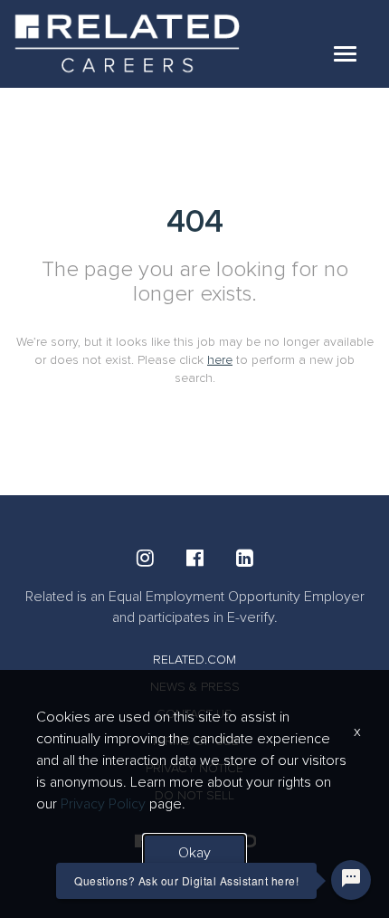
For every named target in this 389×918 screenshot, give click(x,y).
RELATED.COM (194, 659)
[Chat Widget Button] (351, 880)
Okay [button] (194, 853)
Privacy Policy (103, 804)
